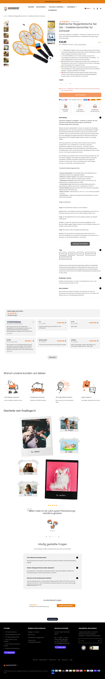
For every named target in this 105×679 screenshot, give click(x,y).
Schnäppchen (52, 10)
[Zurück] (35, 2)
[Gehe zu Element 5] (6, 48)
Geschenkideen (41, 7)
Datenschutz (52, 660)
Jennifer (73, 340)
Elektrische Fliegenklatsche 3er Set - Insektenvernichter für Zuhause (27, 16)
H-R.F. (72, 322)
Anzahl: (61, 80)
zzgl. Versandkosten (80, 44)
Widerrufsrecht (43, 660)
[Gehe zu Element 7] (6, 60)
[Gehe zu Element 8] (6, 66)
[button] (9, 333)
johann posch (43, 340)
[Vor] (69, 2)
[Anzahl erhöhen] (70, 83)
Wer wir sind (31, 635)
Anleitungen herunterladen (80, 244)
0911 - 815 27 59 (63, 639)
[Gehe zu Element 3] (6, 35)
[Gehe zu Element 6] (6, 54)
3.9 (61, 21)
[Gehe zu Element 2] (6, 29)
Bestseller (31, 7)
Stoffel (9, 340)
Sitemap (35, 660)
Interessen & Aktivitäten (56, 7)
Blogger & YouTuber (33, 632)
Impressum (65, 660)
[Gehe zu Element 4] (6, 41)
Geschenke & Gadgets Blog (36, 637)
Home (5, 16)
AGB (59, 660)
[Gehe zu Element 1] (6, 23)
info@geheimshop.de (63, 643)
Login (70, 660)
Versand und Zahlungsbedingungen (34, 641)
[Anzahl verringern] (61, 83)
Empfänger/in (71, 7)
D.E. (40, 322)
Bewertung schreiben (65, 605)
